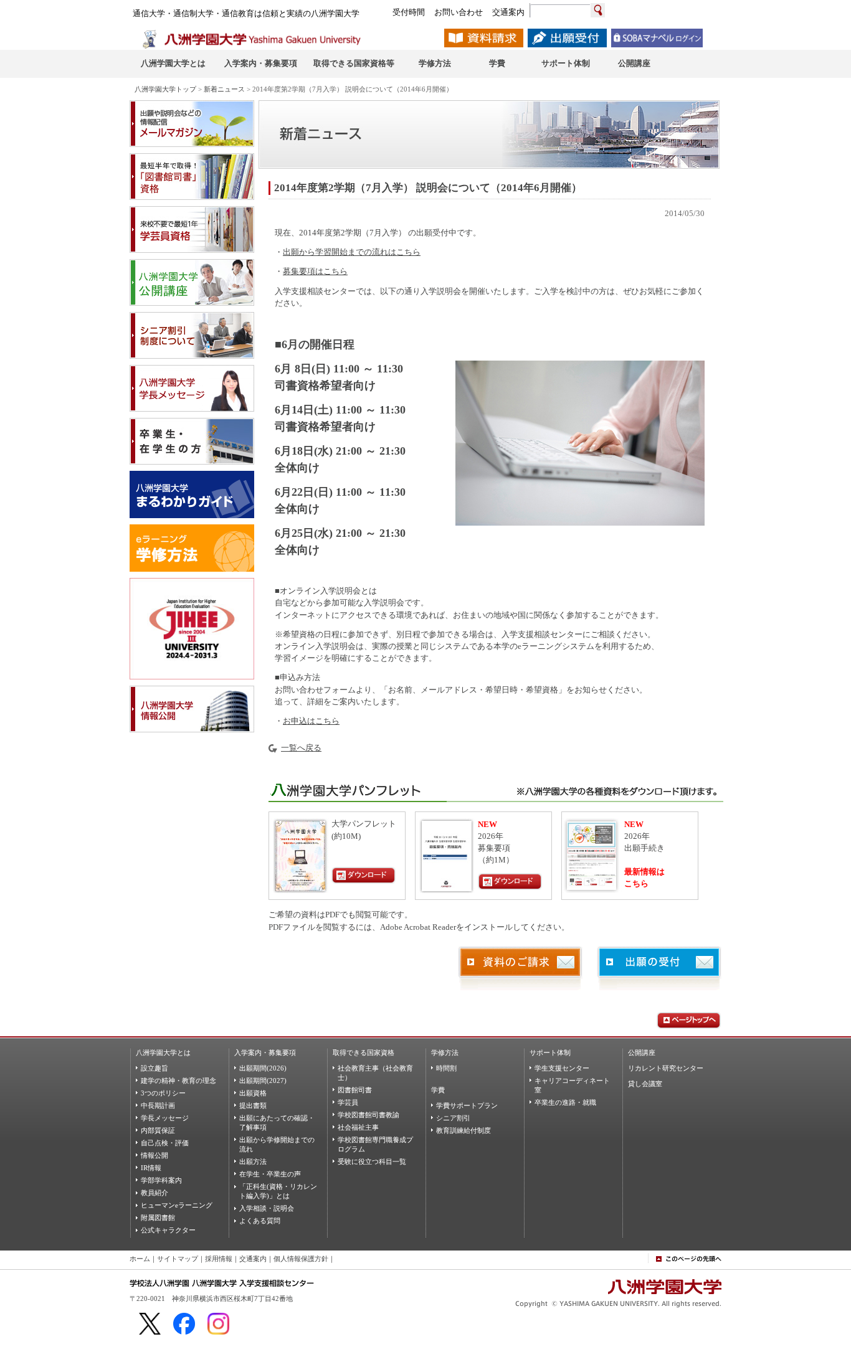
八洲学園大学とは (163, 1052)
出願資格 (253, 1093)
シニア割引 (453, 1118)
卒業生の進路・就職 (565, 1102)
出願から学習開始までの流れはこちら (352, 252)
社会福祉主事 (358, 1127)
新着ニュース (224, 89)
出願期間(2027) (263, 1080)
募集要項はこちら (315, 271)
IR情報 (151, 1167)
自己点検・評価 (165, 1143)
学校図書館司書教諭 (368, 1114)
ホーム (140, 1258)
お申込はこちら (311, 721)
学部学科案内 (161, 1180)
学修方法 (445, 1052)
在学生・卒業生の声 (270, 1174)
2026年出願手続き (644, 836)
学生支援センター (562, 1068)
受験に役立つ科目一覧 (372, 1161)
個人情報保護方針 (300, 1258)
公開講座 (641, 1052)
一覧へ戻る (301, 748)
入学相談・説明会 (266, 1208)
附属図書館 (158, 1217)
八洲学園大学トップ (165, 89)
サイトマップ (177, 1258)
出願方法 (253, 1161)
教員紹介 (154, 1192)
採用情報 (218, 1258)
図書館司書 (355, 1090)
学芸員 (348, 1102)
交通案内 (253, 1258)
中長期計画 (158, 1105)
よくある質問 (259, 1220)
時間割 (446, 1068)
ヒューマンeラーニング (176, 1205)
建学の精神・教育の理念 (178, 1080)
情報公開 (154, 1155)
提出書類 (253, 1105)
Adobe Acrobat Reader (418, 927)
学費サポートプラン (467, 1105)
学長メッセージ (165, 1118)
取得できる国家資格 (363, 1052)
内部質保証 (158, 1130)
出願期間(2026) (263, 1068)
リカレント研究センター (665, 1068)
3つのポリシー (163, 1093)
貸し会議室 (645, 1083)
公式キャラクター (168, 1230)
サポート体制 (550, 1052)
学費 (438, 1090)
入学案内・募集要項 (265, 1052)
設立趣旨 (154, 1068)
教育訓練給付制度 (463, 1130)
